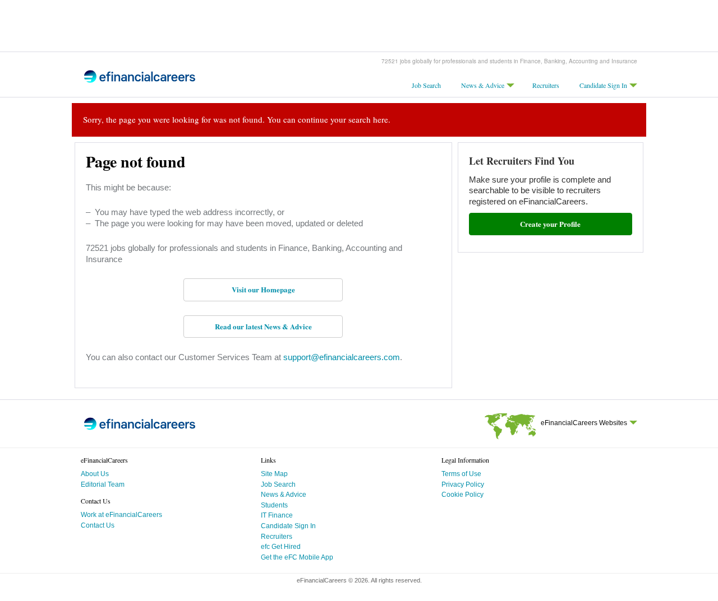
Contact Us (97, 525)
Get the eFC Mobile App (297, 557)
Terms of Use (461, 474)
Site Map (274, 474)
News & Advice (482, 85)
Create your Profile (550, 223)
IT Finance (277, 515)
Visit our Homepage (263, 289)
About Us (95, 474)
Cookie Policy (462, 494)
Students (274, 505)
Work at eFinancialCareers (121, 515)
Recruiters (545, 85)
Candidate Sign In (603, 85)
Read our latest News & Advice (263, 326)
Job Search (426, 85)
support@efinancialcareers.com (340, 357)
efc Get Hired (281, 547)
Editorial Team (103, 484)
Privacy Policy (462, 484)
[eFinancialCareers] (140, 81)
